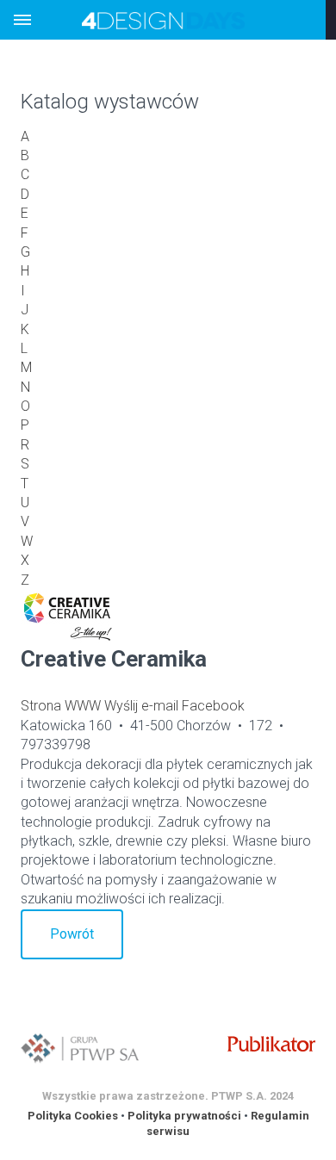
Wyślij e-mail (141, 706)
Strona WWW (61, 706)
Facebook (213, 706)
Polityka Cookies (73, 1115)
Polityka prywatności (184, 1115)
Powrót (72, 934)
